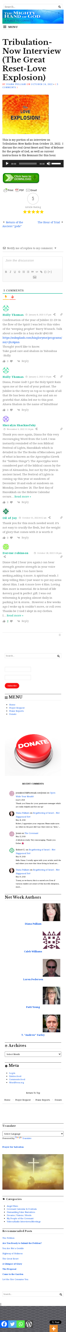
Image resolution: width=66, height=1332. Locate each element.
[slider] (57, 163)
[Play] (7, 163)
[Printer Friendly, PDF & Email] (20, 190)
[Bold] (6, 272)
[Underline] (14, 272)
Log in (12, 1073)
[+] (50, 271)
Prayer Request (17, 707)
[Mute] (48, 163)
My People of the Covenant (20, 1218)
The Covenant (31, 833)
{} (45, 271)
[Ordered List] (23, 272)
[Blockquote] (32, 272)
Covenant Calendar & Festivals (22, 1209)
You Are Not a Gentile (13, 1248)
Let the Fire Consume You (15, 1279)
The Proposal (9, 1269)
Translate (27, 1138)
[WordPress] (29, 1324)
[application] (33, 163)
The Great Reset (10, 1258)
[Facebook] (4, 1324)
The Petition (8, 1238)
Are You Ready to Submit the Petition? (22, 1243)
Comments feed (17, 1079)
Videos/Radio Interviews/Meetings (24, 1221)
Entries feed (15, 1076)
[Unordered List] (28, 272)
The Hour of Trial (49, 222)
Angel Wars (12, 1206)
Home (12, 704)
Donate (12, 714)
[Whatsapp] (20, 1324)
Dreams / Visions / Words (19, 1215)
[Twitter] (12, 1324)
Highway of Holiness (12, 1253)
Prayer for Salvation (13, 1146)
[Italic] (10, 272)
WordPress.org (16, 1082)
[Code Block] (36, 272)
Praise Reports (16, 710)
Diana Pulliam (16, 84)
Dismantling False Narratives (21, 1212)
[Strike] (19, 272)
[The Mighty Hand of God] (33, 17)
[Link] (41, 272)
